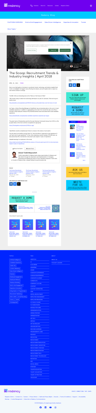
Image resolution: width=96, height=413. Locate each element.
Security (56, 396)
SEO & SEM (13, 296)
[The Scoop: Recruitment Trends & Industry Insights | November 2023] (27, 224)
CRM (31, 291)
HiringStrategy (35, 315)
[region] (48, 48)
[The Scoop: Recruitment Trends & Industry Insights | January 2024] (14, 224)
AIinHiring (33, 267)
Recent (82, 121)
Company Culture (35, 283)
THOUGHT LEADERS (56, 262)
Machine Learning (35, 329)
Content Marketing (15, 268)
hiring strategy (35, 313)
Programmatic (22, 291)
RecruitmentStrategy (37, 350)
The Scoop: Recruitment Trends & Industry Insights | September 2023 (54, 234)
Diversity (12, 274)
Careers (57, 5)
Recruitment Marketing (16, 293)
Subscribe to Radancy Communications (34, 399)
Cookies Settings (31, 50)
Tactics (12, 299)
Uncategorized (13, 302)
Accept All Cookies (65, 50)
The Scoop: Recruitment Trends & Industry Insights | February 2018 (16, 172)
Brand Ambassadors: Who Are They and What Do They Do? (80, 127)
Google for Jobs (35, 307)
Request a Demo (65, 5)
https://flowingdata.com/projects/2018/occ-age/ (21, 125)
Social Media (34, 364)
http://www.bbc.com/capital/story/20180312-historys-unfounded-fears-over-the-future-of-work (33, 102)
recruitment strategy (37, 348)
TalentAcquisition (36, 369)
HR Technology (35, 323)
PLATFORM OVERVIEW (15, 22)
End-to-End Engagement (33, 22)
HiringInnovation (35, 310)
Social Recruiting (22, 296)
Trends (83, 22)
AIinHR (32, 270)
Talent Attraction (36, 374)
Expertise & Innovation (71, 22)
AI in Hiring (33, 264)
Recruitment (34, 340)
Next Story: (44, 208)
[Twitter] (19, 184)
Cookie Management (16, 399)
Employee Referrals (15, 279)
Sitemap (7, 399)
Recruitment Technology (38, 356)
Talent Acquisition (36, 372)
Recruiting (33, 337)
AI (31, 262)
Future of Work (35, 302)
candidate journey (36, 278)
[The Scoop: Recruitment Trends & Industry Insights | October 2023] (41, 224)
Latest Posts (30, 148)
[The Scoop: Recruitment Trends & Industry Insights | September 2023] (54, 224)
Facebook (40, 407)
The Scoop (34, 192)
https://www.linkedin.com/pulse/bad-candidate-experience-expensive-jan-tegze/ (29, 115)
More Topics (12, 29)
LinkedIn (45, 407)
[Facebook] (15, 184)
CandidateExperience (37, 275)
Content (33, 286)
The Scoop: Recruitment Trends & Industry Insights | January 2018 (49, 172)
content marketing (36, 288)
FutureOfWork (35, 305)
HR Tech (32, 318)
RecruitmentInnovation (37, 342)
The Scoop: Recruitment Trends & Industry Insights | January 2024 (14, 234)
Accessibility (82, 396)
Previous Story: (25, 207)
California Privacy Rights (45, 396)
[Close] (70, 43)
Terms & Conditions (65, 396)
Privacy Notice (33, 396)
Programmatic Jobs (36, 331)
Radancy (33, 334)
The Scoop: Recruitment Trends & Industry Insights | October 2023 (41, 234)
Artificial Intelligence (15, 259)
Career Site (13, 265)
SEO (31, 361)
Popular (73, 121)
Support (75, 396)
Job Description (35, 326)
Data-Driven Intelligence (53, 22)
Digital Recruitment (36, 294)
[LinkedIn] (11, 184)
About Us (43, 5)
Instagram (55, 407)
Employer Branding (15, 282)
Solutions (36, 5)
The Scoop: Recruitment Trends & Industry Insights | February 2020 (32, 172)
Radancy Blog (48, 15)
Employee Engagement (16, 276)
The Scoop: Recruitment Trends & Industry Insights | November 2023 (27, 234)
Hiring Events (13, 291)
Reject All (53, 50)
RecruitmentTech (35, 353)
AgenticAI (33, 259)
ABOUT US (54, 259)
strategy (33, 366)
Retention (33, 358)
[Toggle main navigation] (31, 6)
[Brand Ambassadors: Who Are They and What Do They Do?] (72, 126)
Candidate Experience (15, 262)
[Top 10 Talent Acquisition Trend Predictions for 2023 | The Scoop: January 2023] (72, 135)
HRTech (32, 321)
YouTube (50, 407)
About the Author (18, 148)
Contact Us (19, 396)
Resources (50, 5)
